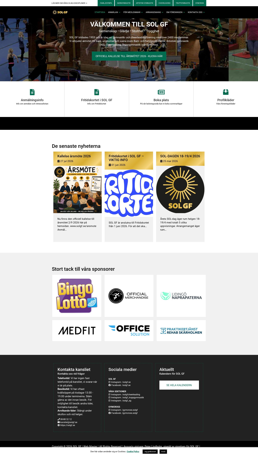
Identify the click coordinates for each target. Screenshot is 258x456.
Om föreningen (174, 12)
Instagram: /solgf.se (121, 382)
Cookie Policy (133, 451)
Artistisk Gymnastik (144, 3)
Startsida (100, 12)
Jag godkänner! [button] (150, 452)
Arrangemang (153, 12)
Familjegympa (106, 3)
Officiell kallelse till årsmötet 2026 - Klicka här (129, 56)
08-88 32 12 (66, 419)
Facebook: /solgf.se (120, 385)
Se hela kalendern (179, 385)
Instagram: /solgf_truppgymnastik (127, 397)
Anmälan (113, 12)
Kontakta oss (195, 12)
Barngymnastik (124, 3)
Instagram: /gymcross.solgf (124, 410)
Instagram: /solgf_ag (121, 400)
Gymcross (199, 3)
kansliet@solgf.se (68, 422)
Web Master (90, 446)
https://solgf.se (67, 425)
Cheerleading (164, 3)
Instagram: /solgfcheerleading (125, 394)
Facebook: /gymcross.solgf (124, 413)
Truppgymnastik (183, 3)
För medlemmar (132, 12)
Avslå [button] (163, 452)
